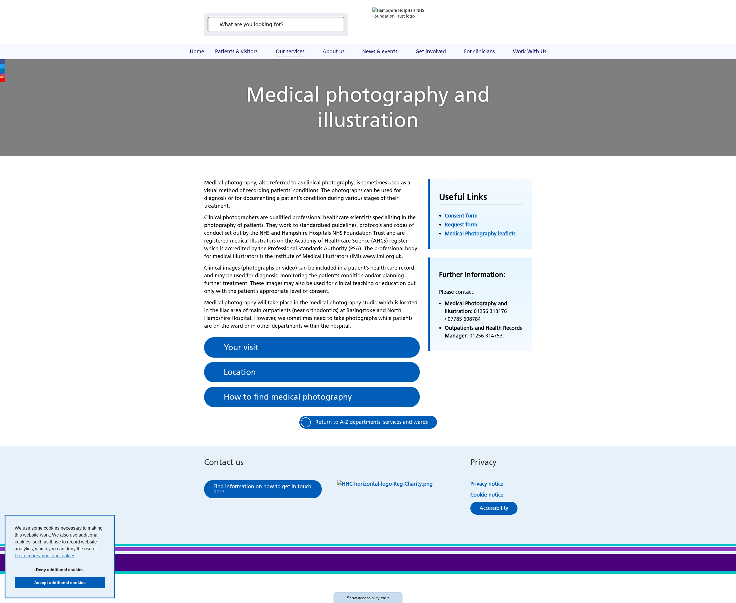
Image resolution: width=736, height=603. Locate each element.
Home (197, 51)
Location (240, 372)
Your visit (241, 347)
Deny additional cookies (49, 569)
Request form (461, 224)
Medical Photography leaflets (480, 233)
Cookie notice (486, 494)
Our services (290, 51)
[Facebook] (2, 61)
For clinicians (479, 51)
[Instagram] (2, 75)
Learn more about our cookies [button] (45, 555)
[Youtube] (2, 80)
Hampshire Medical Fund (316, 44)
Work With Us (529, 51)
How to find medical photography (288, 397)
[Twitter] (2, 66)
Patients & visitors (236, 51)
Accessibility (494, 508)
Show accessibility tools (368, 598)
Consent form (461, 215)
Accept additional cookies (50, 582)
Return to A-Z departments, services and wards (371, 422)
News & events (379, 51)
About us (333, 51)
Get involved (430, 51)
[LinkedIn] (2, 70)
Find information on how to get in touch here (262, 489)
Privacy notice (486, 483)
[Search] (337, 24)
